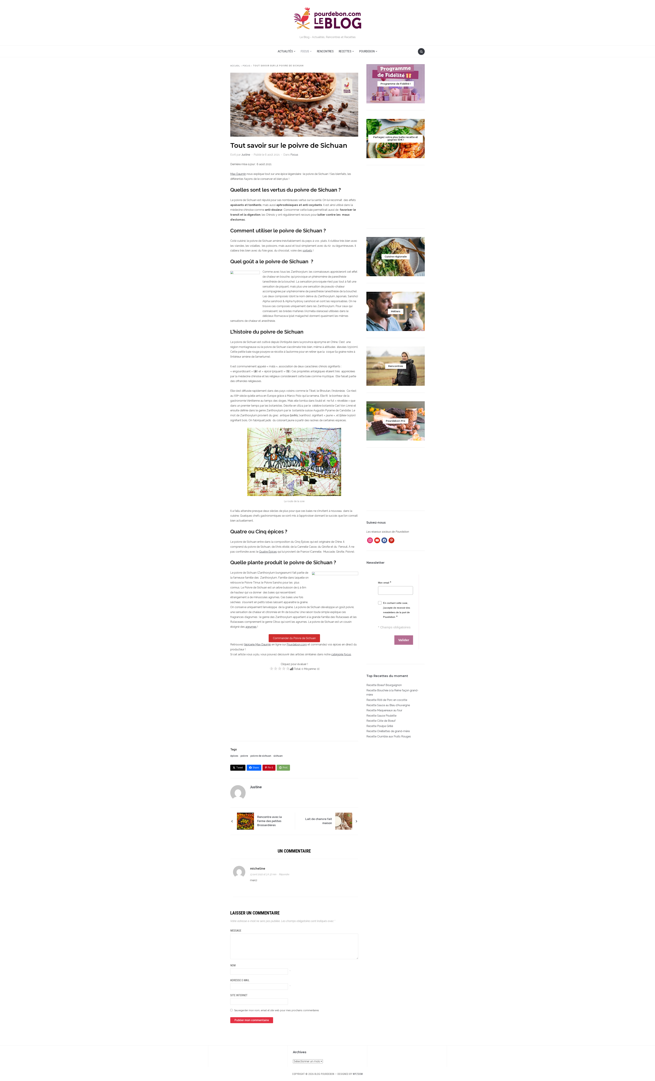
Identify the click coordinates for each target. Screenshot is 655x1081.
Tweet (239, 767)
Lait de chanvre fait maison (318, 821)
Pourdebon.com (297, 644)
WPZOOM (358, 1074)
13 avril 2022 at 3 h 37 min (263, 874)
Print (285, 767)
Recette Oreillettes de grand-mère (388, 731)
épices (234, 755)
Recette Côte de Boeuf (381, 720)
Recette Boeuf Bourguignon (384, 685)
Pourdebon (367, 51)
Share (256, 767)
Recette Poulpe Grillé (379, 726)
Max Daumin (238, 174)
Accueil (235, 65)
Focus (305, 51)
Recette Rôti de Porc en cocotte (386, 700)
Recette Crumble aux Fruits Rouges (388, 736)
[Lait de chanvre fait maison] (344, 821)
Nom (233, 965)
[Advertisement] (294, 704)
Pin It (270, 767)
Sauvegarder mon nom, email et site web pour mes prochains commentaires (276, 1010)
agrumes (251, 626)
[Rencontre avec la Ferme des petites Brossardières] (245, 821)
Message (235, 930)
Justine (245, 154)
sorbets (307, 250)
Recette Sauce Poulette (381, 715)
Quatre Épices (268, 551)
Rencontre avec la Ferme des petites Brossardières (269, 821)
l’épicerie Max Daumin (257, 644)
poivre (244, 755)
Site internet (239, 995)
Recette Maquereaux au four (384, 710)
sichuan (277, 755)
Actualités (285, 51)
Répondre (284, 874)
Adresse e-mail (239, 980)
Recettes (345, 51)
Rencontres (325, 51)
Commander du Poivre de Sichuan (294, 638)
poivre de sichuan (260, 755)
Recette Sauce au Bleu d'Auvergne (388, 705)
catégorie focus (341, 654)
